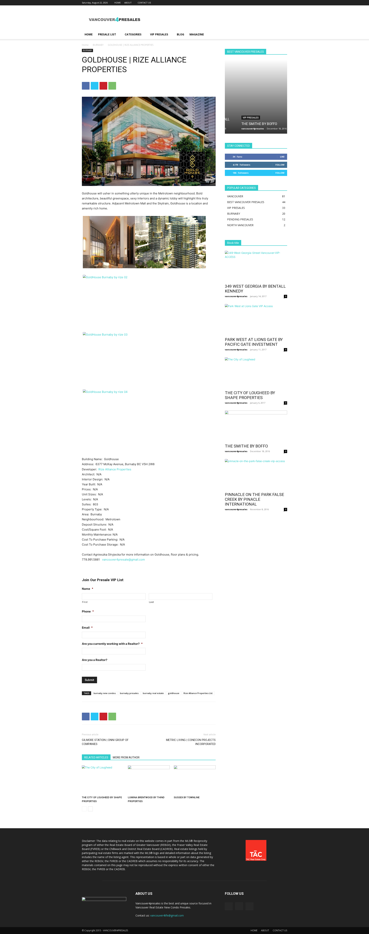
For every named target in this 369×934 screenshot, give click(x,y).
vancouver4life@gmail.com (167, 915)
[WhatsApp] (112, 86)
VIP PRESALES (159, 34)
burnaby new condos (105, 693)
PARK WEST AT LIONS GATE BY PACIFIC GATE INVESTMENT (254, 342)
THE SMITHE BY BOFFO (247, 124)
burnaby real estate (153, 693)
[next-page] (90, 809)
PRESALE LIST (107, 34)
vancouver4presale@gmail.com (123, 559)
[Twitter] (284, 2)
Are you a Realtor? (94, 660)
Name (87, 589)
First (84, 602)
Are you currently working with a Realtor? (112, 644)
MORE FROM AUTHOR (126, 757)
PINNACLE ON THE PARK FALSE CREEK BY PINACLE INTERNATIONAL (254, 499)
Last (151, 602)
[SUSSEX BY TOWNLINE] (195, 779)
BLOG (180, 34)
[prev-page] (84, 809)
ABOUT (128, 2)
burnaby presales (129, 693)
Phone (88, 611)
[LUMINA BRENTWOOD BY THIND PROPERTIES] (149, 779)
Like (282, 156)
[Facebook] (271, 2)
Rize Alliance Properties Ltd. (198, 693)
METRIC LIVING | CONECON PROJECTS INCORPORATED (191, 742)
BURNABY (98, 45)
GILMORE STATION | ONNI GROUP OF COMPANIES (105, 742)
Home (85, 45)
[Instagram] (278, 2)
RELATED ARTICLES (96, 757)
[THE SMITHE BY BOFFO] (256, 97)
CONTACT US (144, 2)
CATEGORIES (133, 34)
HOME (117, 2)
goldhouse (173, 693)
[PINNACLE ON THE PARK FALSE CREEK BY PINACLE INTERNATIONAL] (256, 474)
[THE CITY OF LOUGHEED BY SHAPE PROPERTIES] (103, 779)
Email (87, 627)
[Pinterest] (103, 86)
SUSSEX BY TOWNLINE (186, 797)
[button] (282, 35)
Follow (279, 164)
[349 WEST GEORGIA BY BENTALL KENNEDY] (256, 266)
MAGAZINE (196, 34)
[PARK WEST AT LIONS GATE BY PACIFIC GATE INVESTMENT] (256, 319)
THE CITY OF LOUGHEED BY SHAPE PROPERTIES (250, 395)
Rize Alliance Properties (114, 469)
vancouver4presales (240, 128)
